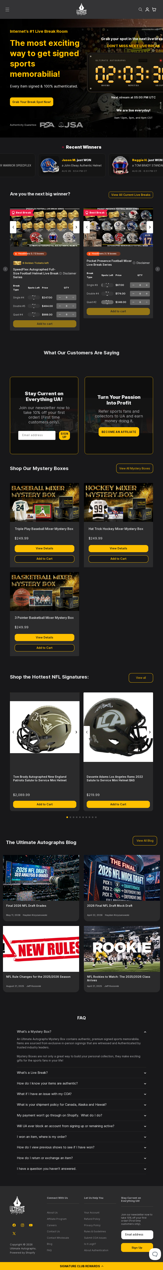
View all (141, 677)
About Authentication (96, 1250)
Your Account (91, 1212)
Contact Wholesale (58, 1237)
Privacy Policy (92, 1225)
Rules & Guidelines (95, 1231)
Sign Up (64, 435)
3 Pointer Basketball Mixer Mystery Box (44, 618)
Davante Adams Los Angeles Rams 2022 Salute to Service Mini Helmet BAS (115, 778)
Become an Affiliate (119, 432)
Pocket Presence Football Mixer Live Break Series (109, 263)
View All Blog (145, 840)
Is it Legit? (90, 1243)
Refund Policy (92, 1218)
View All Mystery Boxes (134, 468)
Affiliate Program (57, 1218)
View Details (44, 548)
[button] (81, 1266)
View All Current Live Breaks (130, 194)
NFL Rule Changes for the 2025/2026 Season (38, 976)
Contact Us (53, 1231)
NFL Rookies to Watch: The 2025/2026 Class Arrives (118, 978)
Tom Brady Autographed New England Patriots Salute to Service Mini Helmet (40, 778)
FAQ (49, 1250)
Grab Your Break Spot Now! (31, 102)
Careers (52, 1225)
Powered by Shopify (22, 1252)
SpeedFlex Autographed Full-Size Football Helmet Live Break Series (35, 273)
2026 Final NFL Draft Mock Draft (109, 905)
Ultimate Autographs (23, 1248)
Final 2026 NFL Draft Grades (26, 905)
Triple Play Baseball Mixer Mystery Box (44, 529)
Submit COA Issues (95, 1237)
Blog (49, 1243)
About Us (52, 1212)
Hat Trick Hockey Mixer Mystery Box (116, 529)
